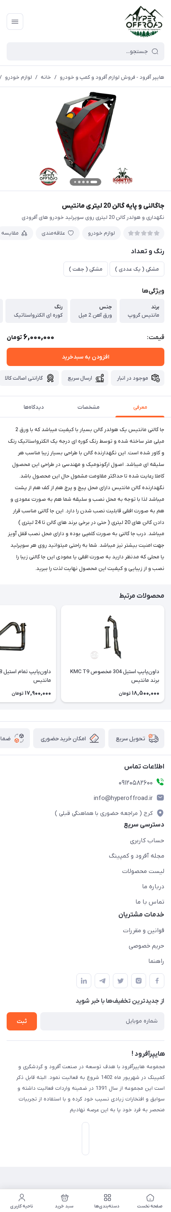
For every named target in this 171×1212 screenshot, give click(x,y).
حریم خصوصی (146, 946)
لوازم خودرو (18, 77)
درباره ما (153, 886)
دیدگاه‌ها (34, 407)
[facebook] (156, 980)
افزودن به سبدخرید (85, 357)
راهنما (156, 961)
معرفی (140, 407)
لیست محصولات (143, 871)
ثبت (22, 1021)
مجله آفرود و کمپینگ (136, 856)
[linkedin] (83, 980)
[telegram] (102, 980)
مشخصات (89, 407)
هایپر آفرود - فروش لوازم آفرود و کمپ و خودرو (112, 77)
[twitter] (120, 980)
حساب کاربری (147, 840)
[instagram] (138, 980)
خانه (46, 77)
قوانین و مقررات (143, 930)
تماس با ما (149, 902)
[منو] (15, 21)
